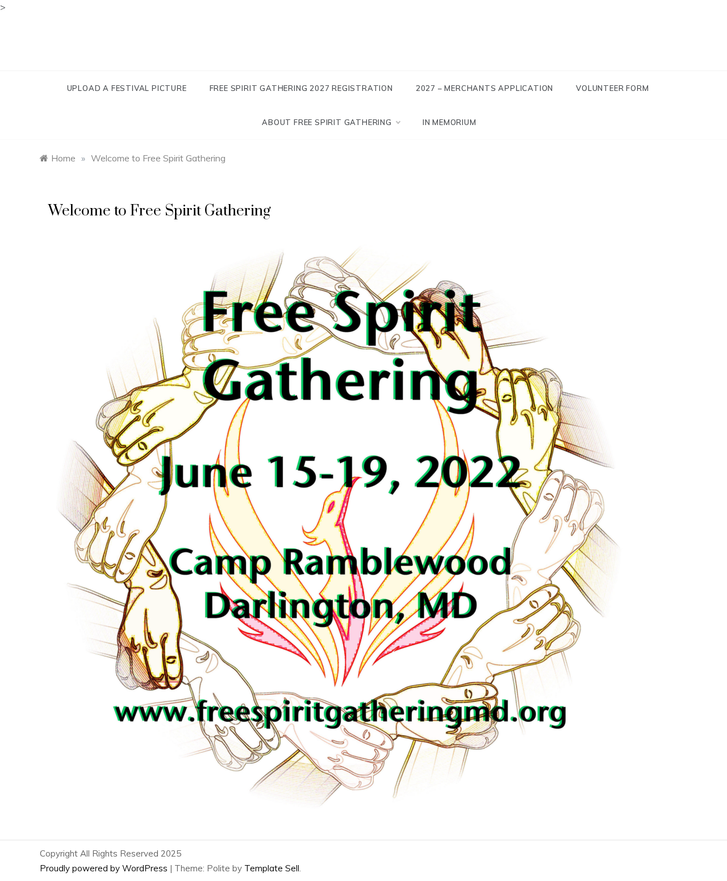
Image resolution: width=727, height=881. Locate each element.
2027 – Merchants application (484, 88)
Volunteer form (612, 88)
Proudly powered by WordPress (105, 868)
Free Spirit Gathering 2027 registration (301, 88)
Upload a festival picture (127, 88)
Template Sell (271, 868)
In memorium (450, 122)
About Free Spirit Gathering (327, 122)
